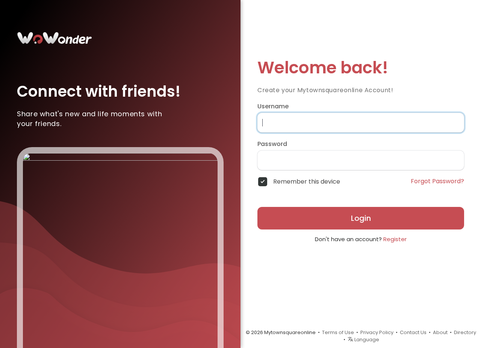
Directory (465, 332)
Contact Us (413, 332)
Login (361, 218)
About (440, 332)
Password (272, 144)
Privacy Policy (376, 332)
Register (395, 239)
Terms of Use (338, 332)
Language (366, 339)
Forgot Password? (437, 181)
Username (273, 106)
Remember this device (306, 182)
